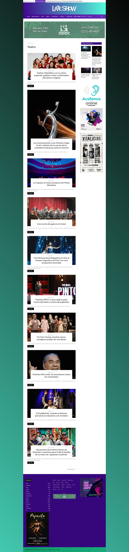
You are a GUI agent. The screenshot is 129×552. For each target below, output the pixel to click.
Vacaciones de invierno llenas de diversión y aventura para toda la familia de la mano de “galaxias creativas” (51, 452)
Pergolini (54, 489)
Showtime (28, 504)
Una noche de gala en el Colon (51, 224)
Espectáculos (35, 16)
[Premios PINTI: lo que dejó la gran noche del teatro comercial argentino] (51, 289)
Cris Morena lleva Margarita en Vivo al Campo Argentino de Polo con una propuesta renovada (51, 260)
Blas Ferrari (64, 480)
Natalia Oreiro (68, 486)
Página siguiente (71, 469)
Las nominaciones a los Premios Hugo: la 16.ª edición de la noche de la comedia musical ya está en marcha (51, 145)
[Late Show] (64, 8)
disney (62, 482)
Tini (62, 489)
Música (62, 16)
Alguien (54, 480)
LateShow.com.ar (51, 549)
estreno (66, 482)
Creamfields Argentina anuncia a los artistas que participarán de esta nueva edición (85, 55)
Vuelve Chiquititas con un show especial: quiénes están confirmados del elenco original (51, 75)
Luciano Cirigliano (56, 486)
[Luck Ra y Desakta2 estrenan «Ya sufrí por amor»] (86, 70)
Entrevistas (55, 16)
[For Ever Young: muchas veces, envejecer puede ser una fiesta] (51, 327)
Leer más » (30, 85)
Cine (42, 16)
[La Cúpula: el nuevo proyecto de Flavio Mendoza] (51, 172)
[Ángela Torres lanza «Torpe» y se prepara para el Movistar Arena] (97, 70)
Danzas (27, 491)
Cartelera (28, 485)
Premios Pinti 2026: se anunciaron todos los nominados (51, 375)
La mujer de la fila (56, 484)
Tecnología (69, 16)
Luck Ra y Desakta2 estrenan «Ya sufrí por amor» (56, 1)
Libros (27, 497)
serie (59, 489)
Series (47, 16)
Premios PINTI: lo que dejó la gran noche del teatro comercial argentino (51, 300)
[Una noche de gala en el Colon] (51, 211)
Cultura (27, 489)
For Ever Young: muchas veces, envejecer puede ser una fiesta (51, 338)
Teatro (27, 506)
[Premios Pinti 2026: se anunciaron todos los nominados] (51, 364)
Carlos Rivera (70, 480)
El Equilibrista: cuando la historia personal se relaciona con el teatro (51, 414)
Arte (27, 483)
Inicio (28, 16)
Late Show (52, 70)
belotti (59, 480)
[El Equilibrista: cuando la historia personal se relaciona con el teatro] (51, 403)
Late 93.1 (63, 484)
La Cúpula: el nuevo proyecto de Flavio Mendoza (51, 184)
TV (26, 510)
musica (62, 486)
